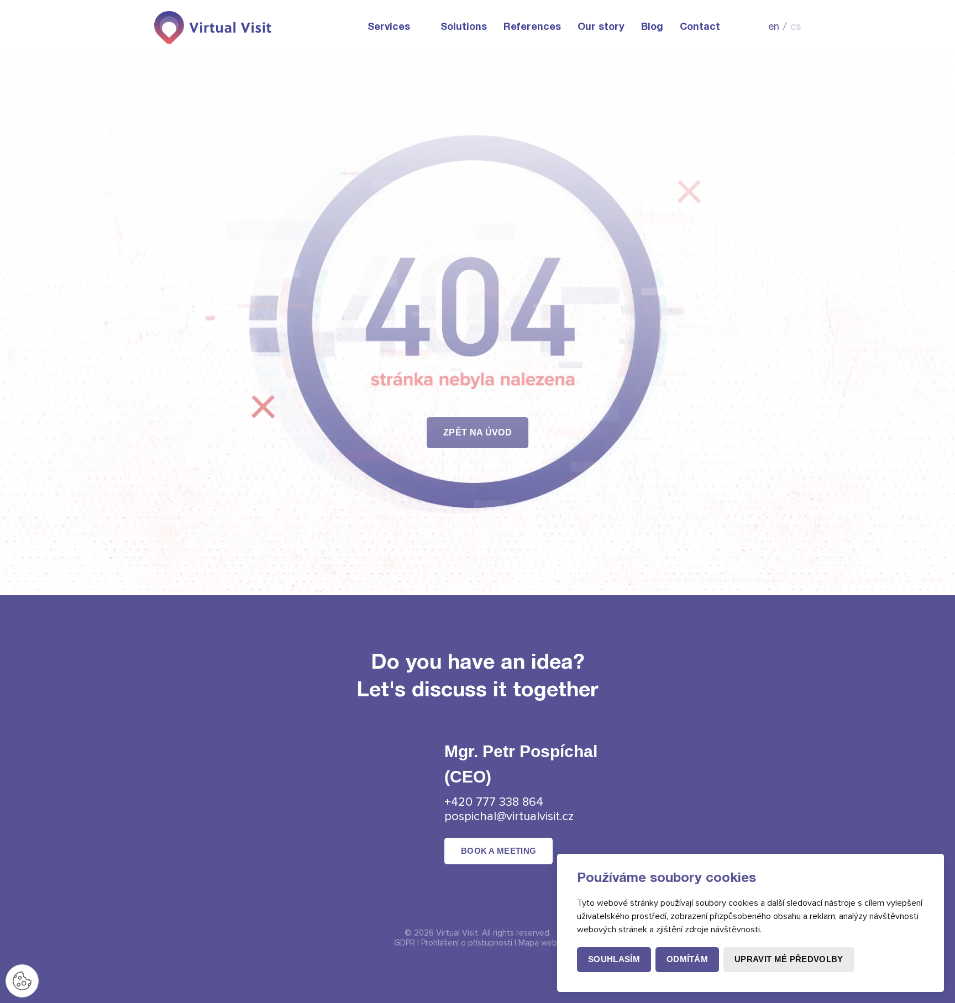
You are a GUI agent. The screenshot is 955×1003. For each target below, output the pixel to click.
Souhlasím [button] (614, 959)
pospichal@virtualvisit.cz (509, 816)
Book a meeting (498, 850)
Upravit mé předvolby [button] (788, 959)
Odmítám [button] (687, 959)
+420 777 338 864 (493, 802)
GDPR (404, 943)
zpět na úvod (477, 432)
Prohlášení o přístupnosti (466, 943)
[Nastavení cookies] (22, 980)
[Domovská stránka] (213, 27)
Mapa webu (540, 943)
